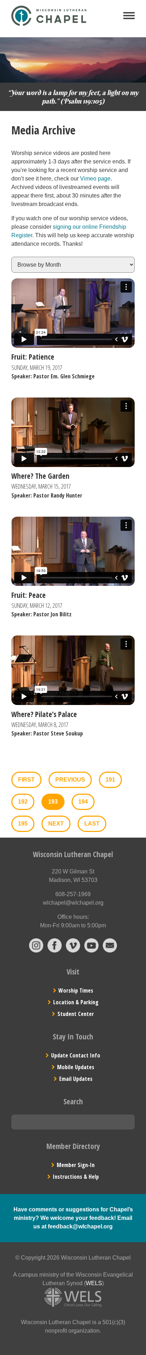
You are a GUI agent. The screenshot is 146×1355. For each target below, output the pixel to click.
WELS (94, 1283)
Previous (70, 780)
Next (56, 824)
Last (92, 824)
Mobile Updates (75, 1067)
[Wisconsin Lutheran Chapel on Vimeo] (73, 951)
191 (110, 780)
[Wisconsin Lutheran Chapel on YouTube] (91, 951)
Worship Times (75, 990)
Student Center (75, 1014)
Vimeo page (95, 179)
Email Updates (75, 1079)
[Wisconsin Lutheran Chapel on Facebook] (54, 951)
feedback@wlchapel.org (80, 1226)
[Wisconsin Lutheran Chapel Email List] (110, 951)
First (26, 780)
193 (53, 802)
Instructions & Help (76, 1177)
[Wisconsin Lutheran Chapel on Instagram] (36, 951)
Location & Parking (76, 1002)
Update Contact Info (75, 1055)
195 (23, 824)
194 (83, 802)
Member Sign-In (76, 1165)
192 (23, 802)
